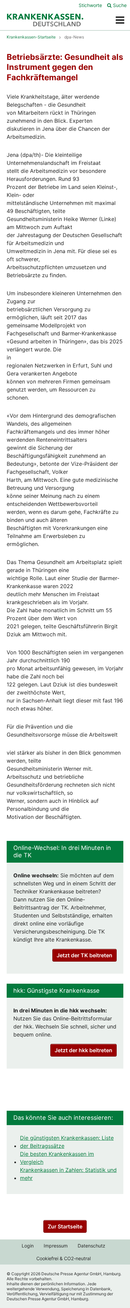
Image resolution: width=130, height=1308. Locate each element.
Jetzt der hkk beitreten (83, 1050)
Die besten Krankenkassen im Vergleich (57, 1158)
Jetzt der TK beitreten (84, 955)
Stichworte (90, 5)
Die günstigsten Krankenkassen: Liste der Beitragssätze (67, 1141)
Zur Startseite (65, 1226)
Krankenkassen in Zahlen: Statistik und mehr (68, 1174)
